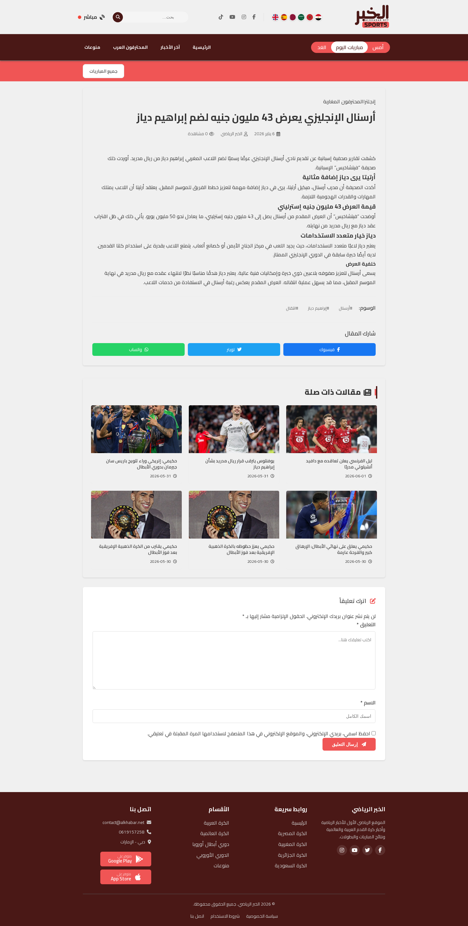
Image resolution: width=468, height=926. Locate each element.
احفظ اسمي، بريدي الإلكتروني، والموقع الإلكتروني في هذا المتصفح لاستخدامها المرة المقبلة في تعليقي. (258, 733)
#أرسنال (345, 308)
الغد (321, 47)
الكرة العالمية (214, 833)
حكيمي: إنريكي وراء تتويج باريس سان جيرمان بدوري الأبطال (141, 464)
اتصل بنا (197, 916)
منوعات (92, 47)
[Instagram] (244, 17)
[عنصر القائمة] (318, 17)
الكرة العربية (216, 822)
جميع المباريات (103, 71)
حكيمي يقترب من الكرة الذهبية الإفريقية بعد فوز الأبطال (138, 549)
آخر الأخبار (170, 47)
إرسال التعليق (345, 744)
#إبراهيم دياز (318, 308)
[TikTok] (221, 17)
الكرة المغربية (292, 844)
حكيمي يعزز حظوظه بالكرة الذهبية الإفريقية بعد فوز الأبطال (241, 549)
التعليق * (366, 625)
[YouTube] (232, 17)
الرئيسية (202, 47)
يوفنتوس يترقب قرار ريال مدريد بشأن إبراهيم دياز (239, 464)
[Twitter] (367, 850)
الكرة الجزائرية (292, 855)
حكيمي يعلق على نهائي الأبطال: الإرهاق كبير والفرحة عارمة (333, 549)
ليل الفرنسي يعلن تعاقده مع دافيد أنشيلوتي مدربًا (339, 464)
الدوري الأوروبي (212, 855)
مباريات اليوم (349, 47)
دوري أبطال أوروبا (210, 844)
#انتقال (292, 308)
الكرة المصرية (292, 833)
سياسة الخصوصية (262, 916)
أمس (378, 47)
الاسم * (368, 703)
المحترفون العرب (130, 47)
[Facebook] (254, 17)
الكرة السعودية (291, 865)
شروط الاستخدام (225, 916)
